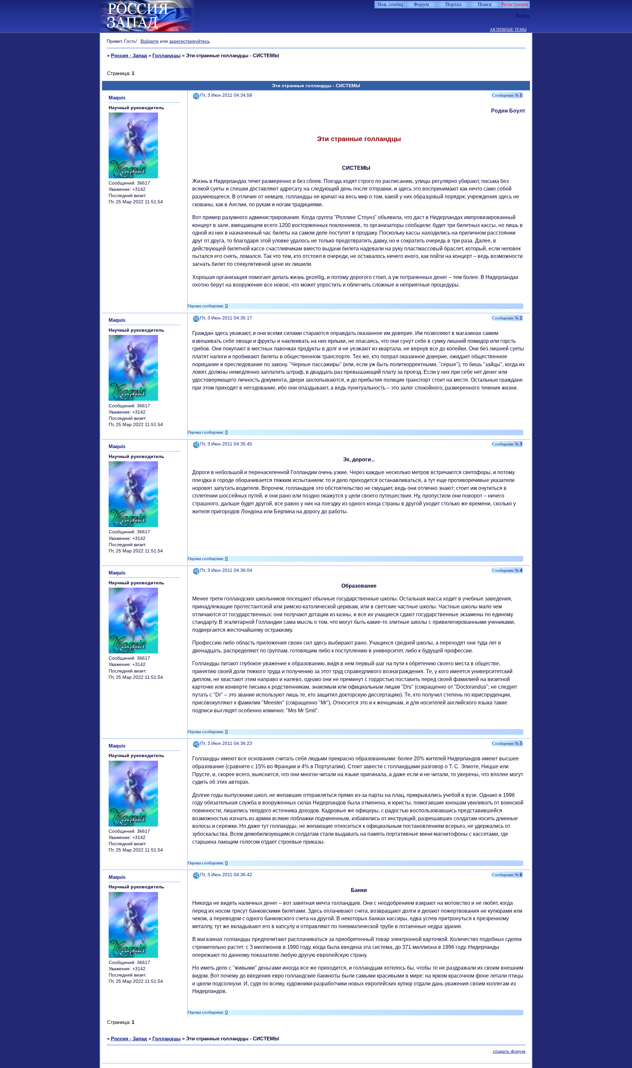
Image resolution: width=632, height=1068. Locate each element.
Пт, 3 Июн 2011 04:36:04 (226, 570)
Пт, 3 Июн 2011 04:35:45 (226, 444)
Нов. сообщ (390, 4)
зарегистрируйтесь (189, 41)
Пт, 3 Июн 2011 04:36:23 (226, 743)
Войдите (150, 41)
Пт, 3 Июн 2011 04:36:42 (226, 874)
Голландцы (166, 55)
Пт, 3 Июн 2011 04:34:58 (226, 95)
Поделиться (196, 95)
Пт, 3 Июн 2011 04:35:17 (226, 318)
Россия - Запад (129, 55)
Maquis (117, 97)
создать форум (509, 1051)
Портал (453, 4)
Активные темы (508, 30)
